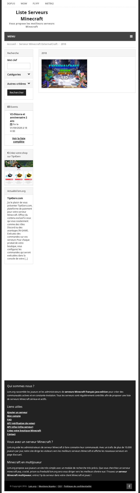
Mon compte (14, 416)
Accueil (11, 44)
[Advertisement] (18, 322)
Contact (11, 434)
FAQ (9, 419)
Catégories (14, 74)
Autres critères (16, 83)
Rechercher (17, 92)
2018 (63, 44)
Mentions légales (47, 486)
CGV (60, 486)
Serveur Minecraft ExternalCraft (38, 44)
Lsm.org (32, 486)
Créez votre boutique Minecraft (24, 430)
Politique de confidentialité (78, 486)
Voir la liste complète (18, 140)
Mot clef (12, 60)
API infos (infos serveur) (20, 427)
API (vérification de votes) (21, 423)
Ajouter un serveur (17, 412)
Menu (11, 36)
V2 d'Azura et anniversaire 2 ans (18, 118)
